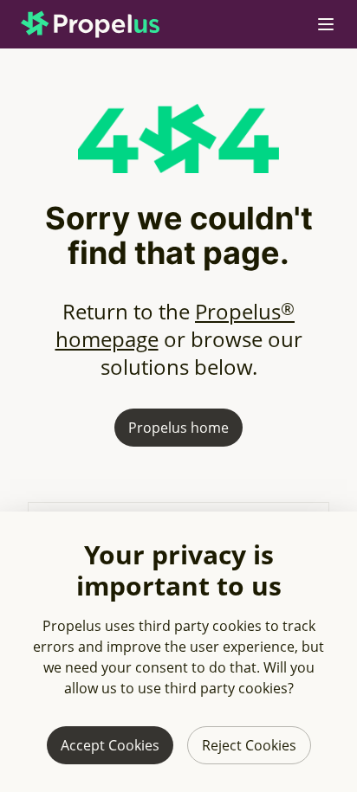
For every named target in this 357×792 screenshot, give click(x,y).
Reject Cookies (249, 745)
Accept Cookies (110, 745)
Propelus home (178, 427)
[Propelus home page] (104, 24)
